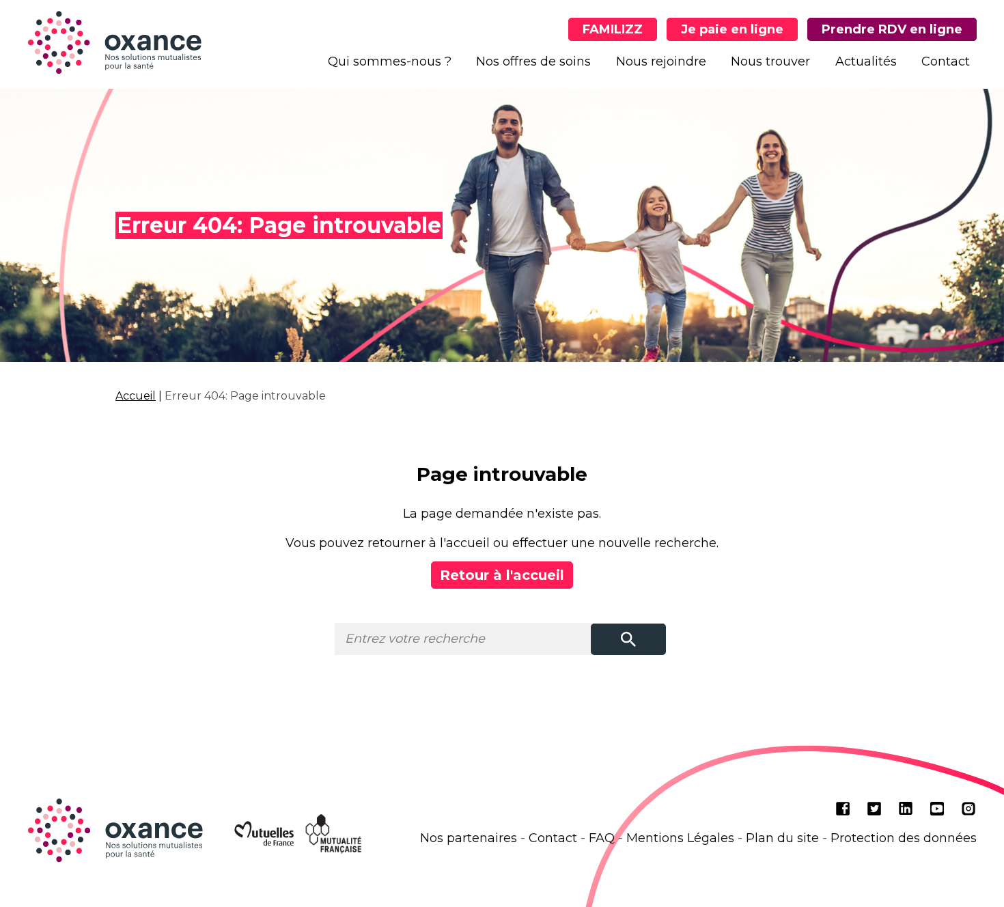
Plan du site (782, 838)
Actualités (866, 61)
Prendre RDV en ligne (892, 29)
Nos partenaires (468, 838)
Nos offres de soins (533, 61)
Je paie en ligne (732, 29)
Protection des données (904, 838)
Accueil (135, 395)
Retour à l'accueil (502, 575)
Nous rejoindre (661, 61)
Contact (945, 61)
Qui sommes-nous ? (389, 61)
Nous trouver (770, 61)
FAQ (602, 838)
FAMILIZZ (613, 29)
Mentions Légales (680, 838)
